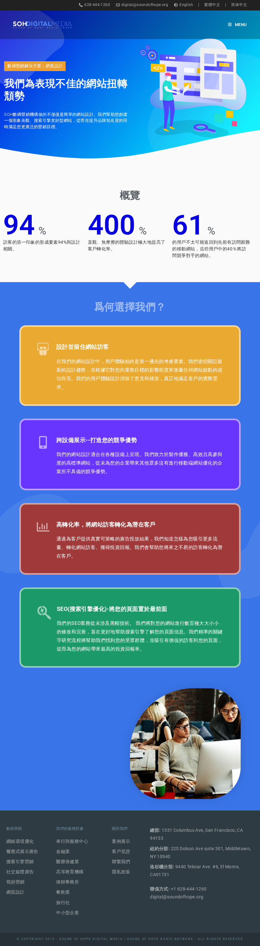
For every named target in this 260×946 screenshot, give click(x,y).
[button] (35, 66)
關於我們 (120, 828)
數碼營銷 (14, 828)
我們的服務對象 (70, 828)
